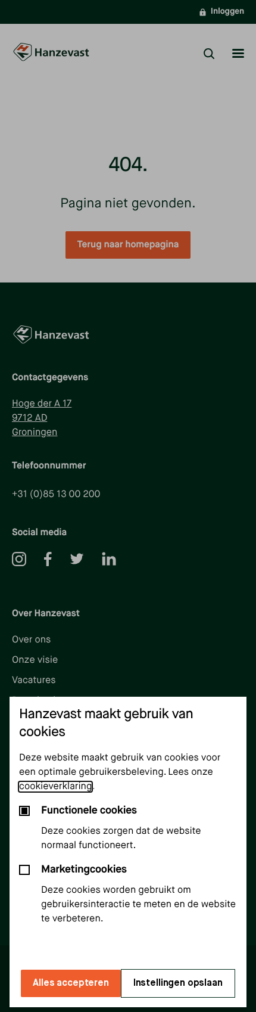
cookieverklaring (55, 786)
